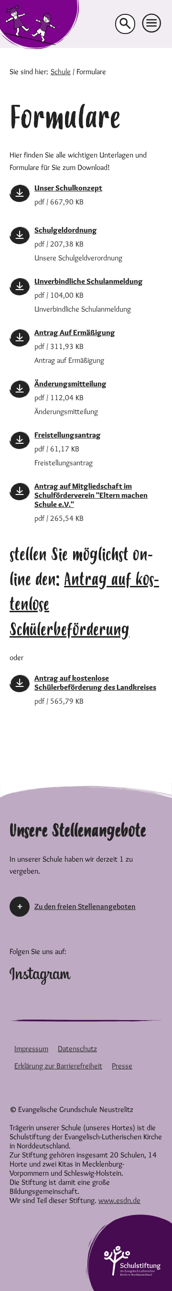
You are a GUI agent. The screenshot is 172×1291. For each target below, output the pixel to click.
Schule (61, 71)
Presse (122, 1065)
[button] (152, 23)
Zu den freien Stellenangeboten (85, 906)
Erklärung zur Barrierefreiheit (58, 1065)
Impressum (31, 1048)
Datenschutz (77, 1048)
